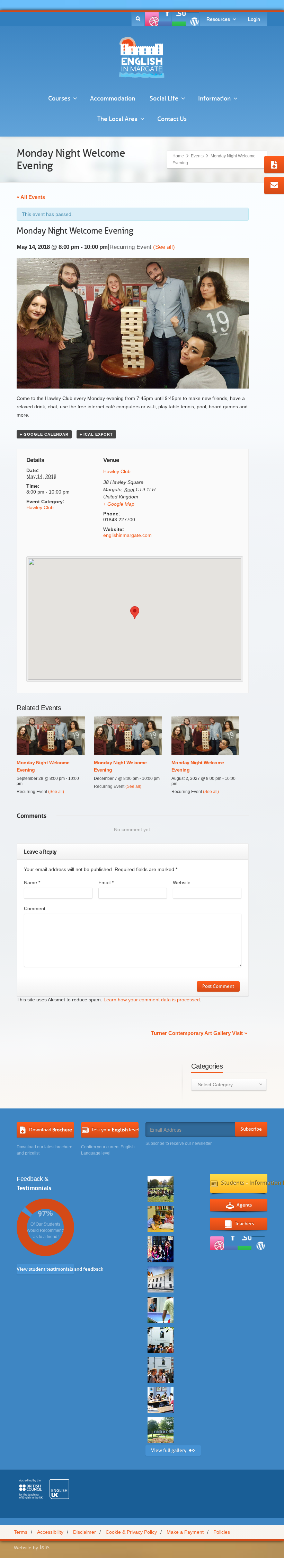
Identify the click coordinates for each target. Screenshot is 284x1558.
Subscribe (251, 1129)
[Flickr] (165, 19)
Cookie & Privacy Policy (131, 1532)
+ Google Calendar (44, 434)
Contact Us (172, 119)
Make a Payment (185, 1532)
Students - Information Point (244, 1182)
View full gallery (168, 1450)
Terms (20, 1532)
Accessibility (50, 1532)
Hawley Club (40, 507)
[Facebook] (152, 19)
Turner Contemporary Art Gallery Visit (199, 1033)
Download (50, 1129)
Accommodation (112, 98)
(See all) (164, 247)
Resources (218, 19)
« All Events (31, 197)
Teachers (244, 1223)
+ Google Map (118, 504)
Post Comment (218, 986)
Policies (221, 1532)
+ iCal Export (96, 434)
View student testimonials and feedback (45, 1269)
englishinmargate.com (127, 535)
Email (106, 882)
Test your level (115, 1129)
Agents (244, 1205)
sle (45, 1547)
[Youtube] (179, 19)
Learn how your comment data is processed (152, 999)
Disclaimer (84, 1532)
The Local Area (117, 119)
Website (181, 882)
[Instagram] (192, 19)
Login (254, 19)
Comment (34, 908)
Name (32, 882)
